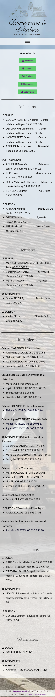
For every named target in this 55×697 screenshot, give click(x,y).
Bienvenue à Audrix (27, 26)
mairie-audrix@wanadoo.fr (36, 694)
